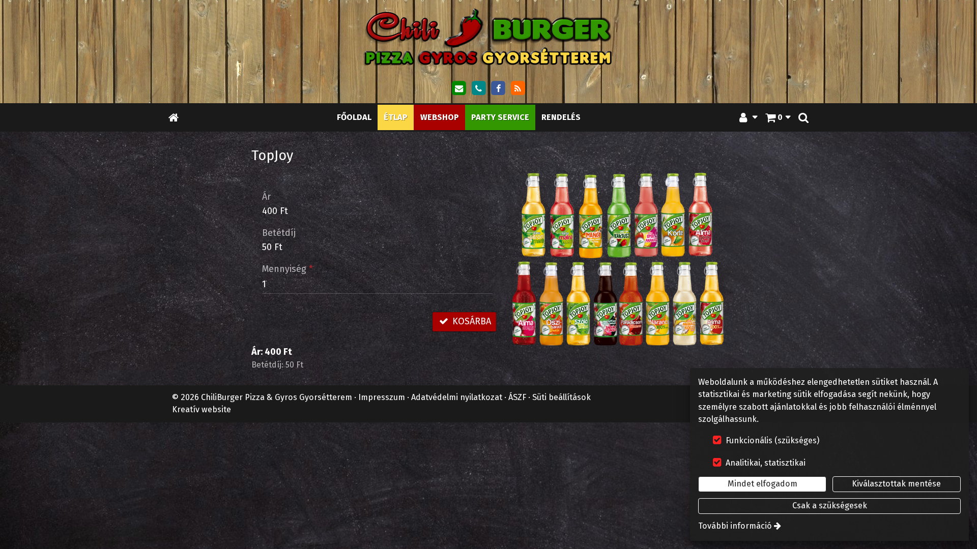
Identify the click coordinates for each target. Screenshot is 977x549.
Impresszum (381, 397)
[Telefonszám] (478, 88)
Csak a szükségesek (829, 505)
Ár (266, 196)
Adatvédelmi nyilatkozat (456, 397)
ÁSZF (517, 397)
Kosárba (470, 321)
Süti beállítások (561, 397)
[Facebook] (498, 88)
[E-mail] (459, 88)
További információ (735, 526)
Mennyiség (287, 268)
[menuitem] (173, 117)
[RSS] (518, 88)
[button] (803, 117)
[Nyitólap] (488, 36)
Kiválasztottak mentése (896, 484)
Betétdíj (279, 232)
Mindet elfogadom (762, 484)
